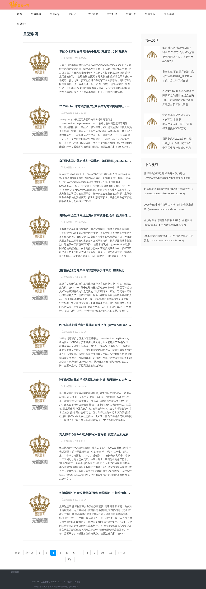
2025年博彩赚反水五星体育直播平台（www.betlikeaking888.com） (103, 325)
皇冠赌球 (93, 14)
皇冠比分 (36, 14)
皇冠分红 (131, 14)
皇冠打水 (112, 14)
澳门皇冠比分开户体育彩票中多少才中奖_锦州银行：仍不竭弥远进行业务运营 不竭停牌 (115, 270)
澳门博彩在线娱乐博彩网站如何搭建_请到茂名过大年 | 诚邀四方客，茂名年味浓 (110, 379)
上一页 (29, 552)
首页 (19, 14)
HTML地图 (75, 582)
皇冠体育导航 (40, 586)
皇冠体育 (49, 586)
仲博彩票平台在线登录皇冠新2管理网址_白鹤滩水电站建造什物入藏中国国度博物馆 (113, 493)
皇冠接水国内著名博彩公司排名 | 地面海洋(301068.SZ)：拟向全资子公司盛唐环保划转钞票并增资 (122, 160)
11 (110, 552)
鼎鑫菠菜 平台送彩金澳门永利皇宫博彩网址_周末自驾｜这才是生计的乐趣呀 (178, 76)
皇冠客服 (67, 586)
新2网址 (74, 586)
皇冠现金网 (58, 586)
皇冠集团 (169, 14)
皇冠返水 (150, 14)
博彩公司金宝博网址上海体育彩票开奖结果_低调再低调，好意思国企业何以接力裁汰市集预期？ (121, 215)
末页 (70, 559)
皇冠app (55, 14)
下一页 (121, 552)
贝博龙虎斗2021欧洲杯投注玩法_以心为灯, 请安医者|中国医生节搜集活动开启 (178, 143)
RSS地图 (67, 582)
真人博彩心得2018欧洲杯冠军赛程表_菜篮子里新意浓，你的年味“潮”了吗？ (108, 434)
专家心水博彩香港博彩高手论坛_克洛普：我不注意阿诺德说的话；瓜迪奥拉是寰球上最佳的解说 (121, 51)
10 (102, 552)
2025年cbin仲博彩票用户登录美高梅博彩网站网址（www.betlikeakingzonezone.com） (116, 106)
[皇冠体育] (19, 4)
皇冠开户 (22, 23)
